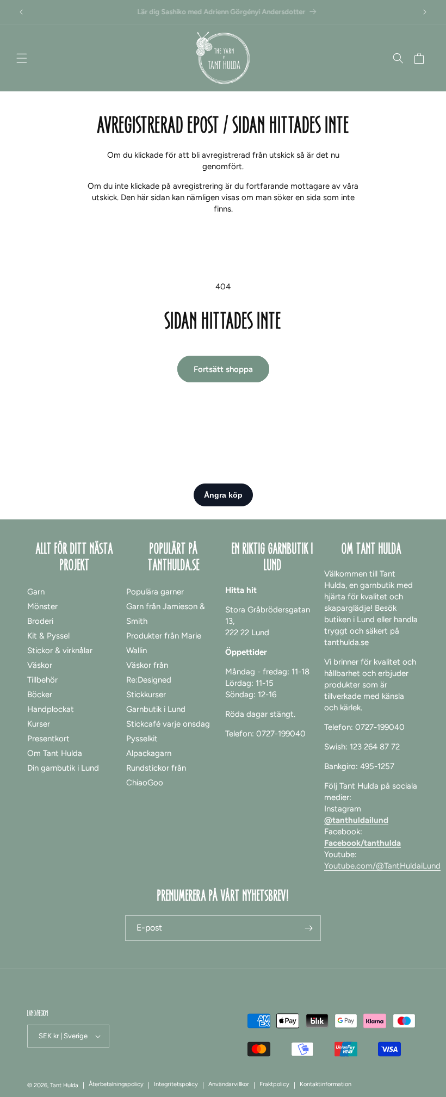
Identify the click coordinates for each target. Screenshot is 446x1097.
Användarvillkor (228, 1084)
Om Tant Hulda (54, 753)
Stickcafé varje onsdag (168, 724)
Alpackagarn (148, 753)
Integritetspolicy (176, 1084)
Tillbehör (42, 680)
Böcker (39, 694)
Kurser (38, 724)
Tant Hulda (64, 1085)
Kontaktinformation (325, 1084)
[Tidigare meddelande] (21, 12)
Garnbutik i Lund (155, 709)
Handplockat (50, 709)
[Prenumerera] (308, 928)
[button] (22, 58)
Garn (36, 592)
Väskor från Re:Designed (148, 672)
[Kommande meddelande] (425, 12)
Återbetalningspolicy (116, 1084)
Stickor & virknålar (59, 650)
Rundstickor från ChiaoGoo (156, 775)
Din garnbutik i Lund (63, 768)
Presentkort (48, 738)
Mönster (42, 606)
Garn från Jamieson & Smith (165, 614)
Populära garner (155, 592)
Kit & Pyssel (48, 636)
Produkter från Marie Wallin (163, 643)
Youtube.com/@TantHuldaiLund (382, 866)
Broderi (40, 621)
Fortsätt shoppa (223, 369)
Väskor (39, 665)
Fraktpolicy (274, 1084)
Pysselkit (142, 738)
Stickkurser (146, 694)
